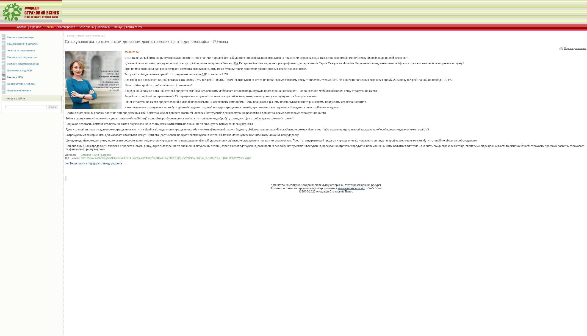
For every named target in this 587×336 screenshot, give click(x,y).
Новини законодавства (22, 57)
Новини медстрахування (23, 63)
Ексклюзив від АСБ (19, 70)
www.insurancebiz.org (351, 188)
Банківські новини (19, 90)
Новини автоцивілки (20, 37)
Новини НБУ (15, 77)
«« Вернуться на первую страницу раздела (94, 163)
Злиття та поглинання (21, 50)
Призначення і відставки (22, 43)
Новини (70, 35)
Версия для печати (575, 48)
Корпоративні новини (21, 83)
